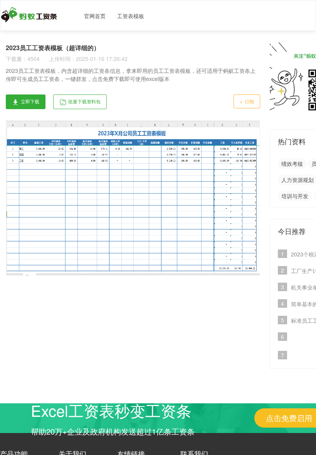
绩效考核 (292, 163)
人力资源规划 (297, 180)
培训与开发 (294, 196)
